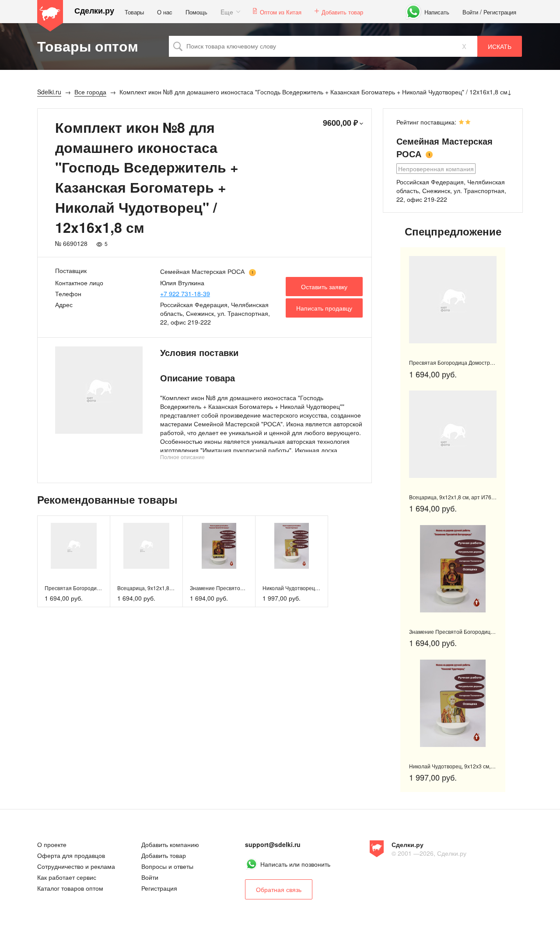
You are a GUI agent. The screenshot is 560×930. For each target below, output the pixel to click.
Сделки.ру (94, 10)
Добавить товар (342, 12)
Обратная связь (278, 889)
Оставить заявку (324, 286)
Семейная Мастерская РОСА (202, 271)
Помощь (196, 12)
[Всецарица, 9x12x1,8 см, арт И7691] (146, 546)
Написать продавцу (324, 308)
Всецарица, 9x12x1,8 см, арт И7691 (161, 587)
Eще (226, 11)
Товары (134, 12)
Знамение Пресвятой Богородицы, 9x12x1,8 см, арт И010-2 (483, 631)
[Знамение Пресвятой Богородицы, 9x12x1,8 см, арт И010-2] (219, 546)
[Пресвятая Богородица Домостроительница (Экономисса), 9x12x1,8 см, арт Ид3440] (74, 546)
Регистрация (499, 12)
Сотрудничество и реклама (76, 866)
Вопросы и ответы (167, 866)
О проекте (51, 844)
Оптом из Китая (280, 12)
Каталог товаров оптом (70, 888)
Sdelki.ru (50, 15)
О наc (164, 12)
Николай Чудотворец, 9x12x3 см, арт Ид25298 (320, 587)
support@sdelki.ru (273, 844)
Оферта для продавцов (71, 855)
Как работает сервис (66, 877)
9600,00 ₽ (340, 122)
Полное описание (182, 456)
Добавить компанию (170, 844)
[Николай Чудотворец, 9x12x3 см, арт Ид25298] (291, 546)
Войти (470, 12)
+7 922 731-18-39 (185, 293)
